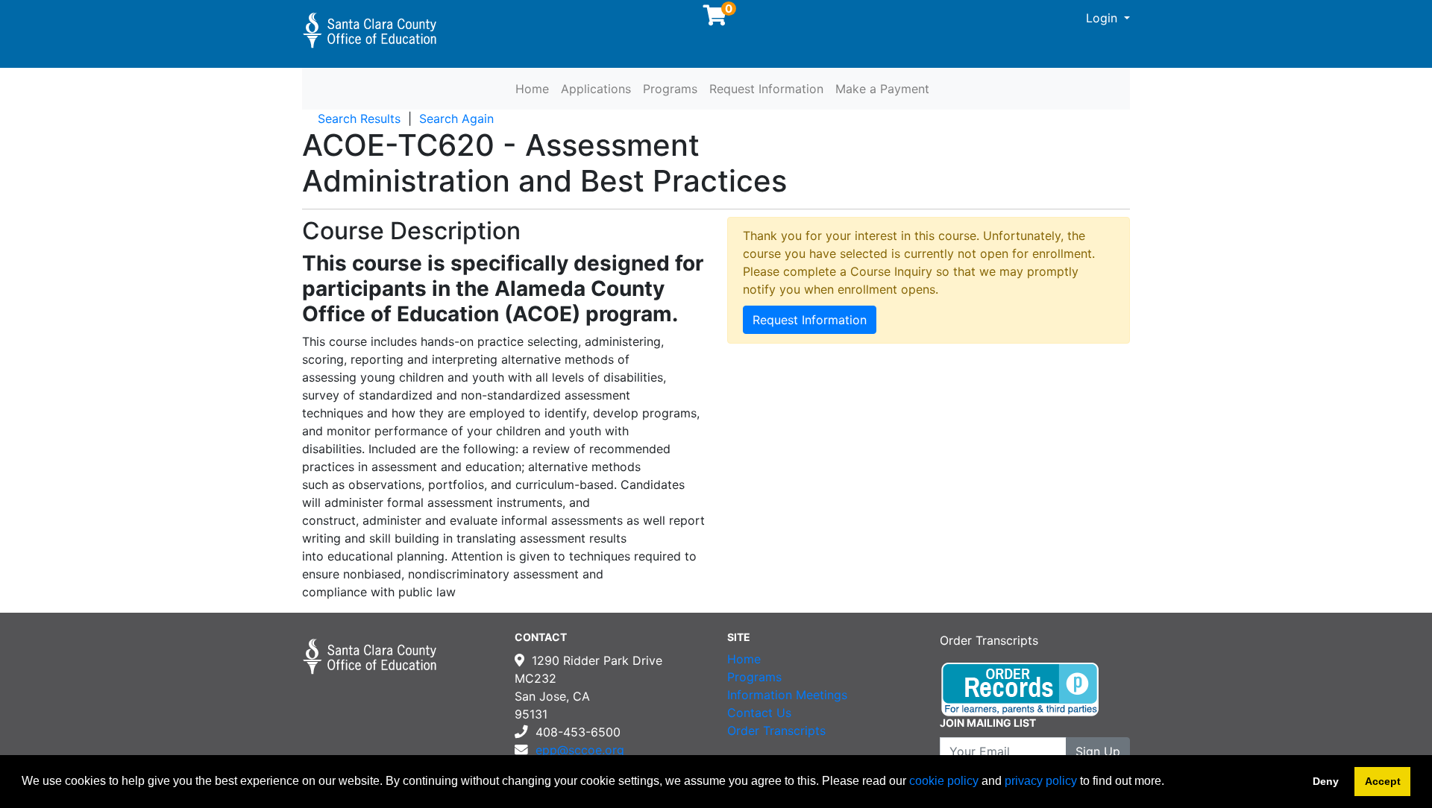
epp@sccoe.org (580, 749)
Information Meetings (787, 694)
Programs (670, 88)
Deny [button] (1326, 781)
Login (1103, 17)
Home (532, 88)
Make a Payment (882, 88)
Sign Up (1097, 751)
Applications (596, 88)
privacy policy (1041, 780)
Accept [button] (1383, 781)
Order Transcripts (776, 730)
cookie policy (944, 780)
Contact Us (759, 712)
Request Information (766, 88)
